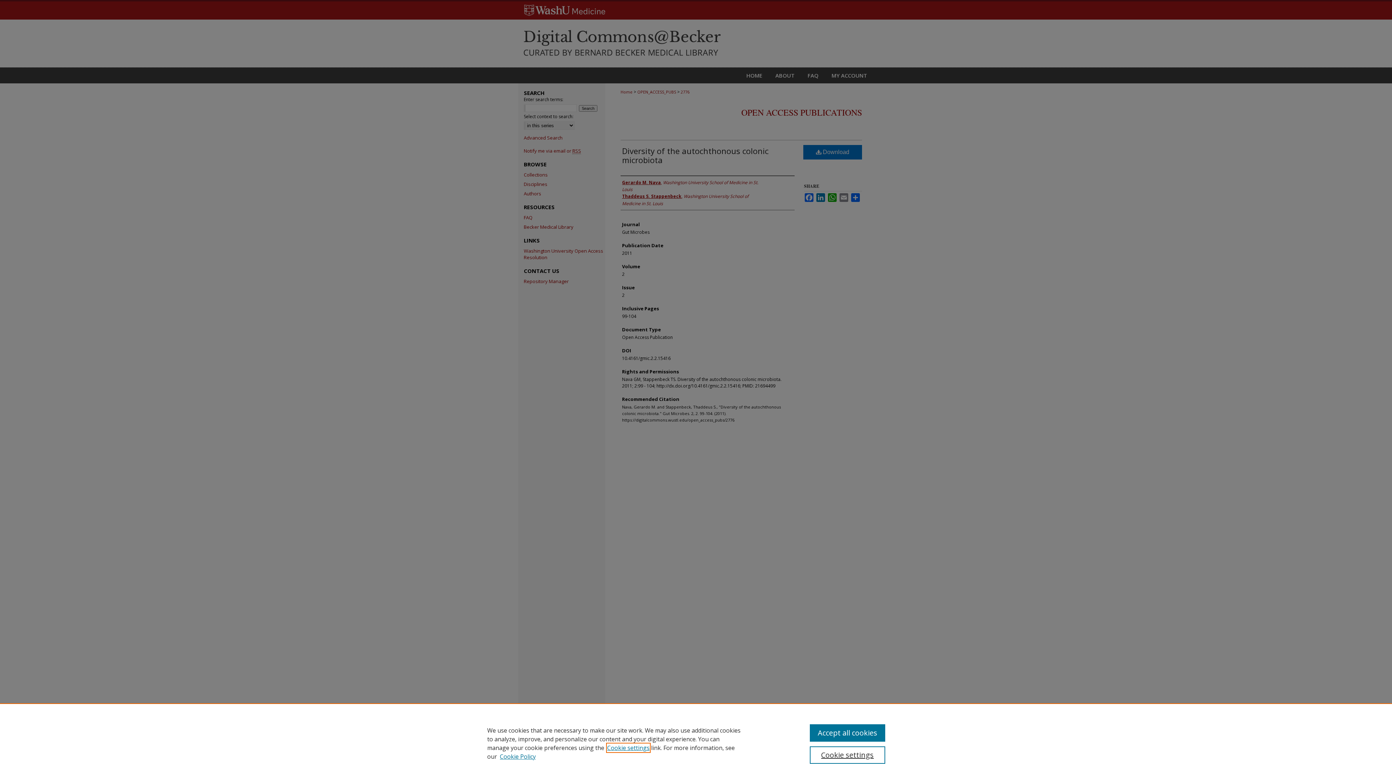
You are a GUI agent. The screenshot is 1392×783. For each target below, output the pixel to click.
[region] (696, 743)
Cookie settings (628, 748)
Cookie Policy (518, 757)
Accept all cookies (847, 733)
